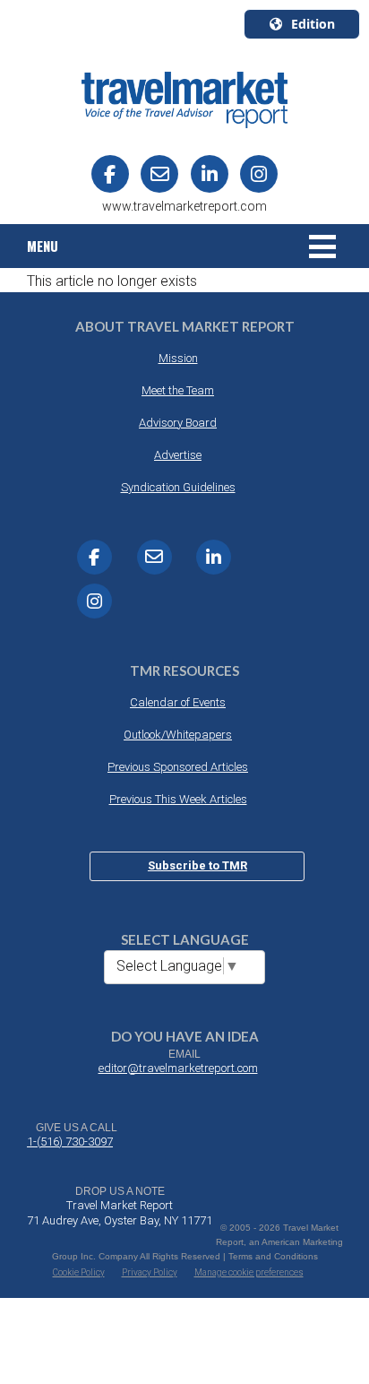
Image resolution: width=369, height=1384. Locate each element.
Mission (178, 358)
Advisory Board (178, 422)
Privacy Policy (149, 1272)
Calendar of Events (178, 702)
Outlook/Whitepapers (178, 734)
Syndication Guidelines (178, 487)
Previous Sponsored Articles (177, 767)
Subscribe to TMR (197, 865)
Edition (313, 23)
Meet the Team (178, 390)
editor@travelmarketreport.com (178, 1068)
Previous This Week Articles (178, 799)
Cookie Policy (79, 1272)
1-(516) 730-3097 (70, 1141)
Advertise (178, 455)
